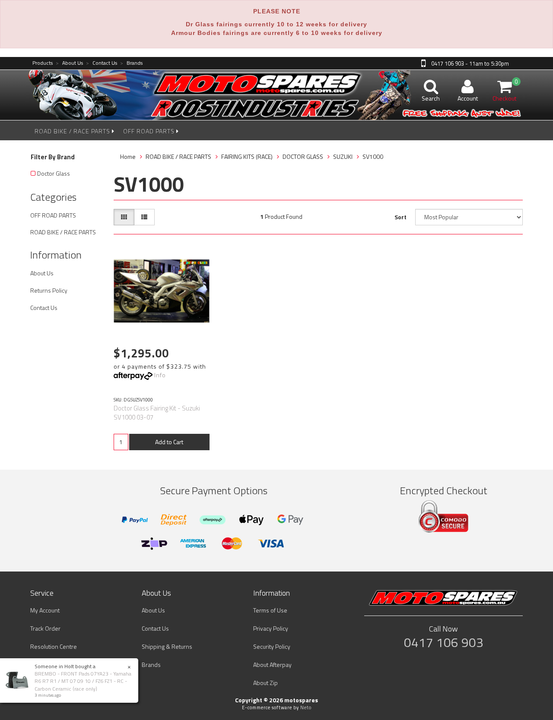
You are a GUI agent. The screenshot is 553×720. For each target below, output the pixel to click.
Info (160, 374)
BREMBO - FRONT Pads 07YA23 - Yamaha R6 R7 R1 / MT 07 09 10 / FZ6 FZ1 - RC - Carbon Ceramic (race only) (83, 680)
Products (42, 63)
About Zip (265, 682)
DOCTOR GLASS (303, 156)
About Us (69, 63)
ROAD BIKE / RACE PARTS (73, 131)
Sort (400, 216)
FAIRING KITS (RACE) (247, 156)
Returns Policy (48, 290)
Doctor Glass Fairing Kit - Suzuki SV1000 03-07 (157, 412)
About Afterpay (272, 664)
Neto (305, 707)
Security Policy (271, 646)
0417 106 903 (443, 642)
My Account (45, 610)
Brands (131, 63)
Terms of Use (270, 610)
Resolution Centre (53, 646)
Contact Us (101, 63)
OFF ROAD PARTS (149, 131)
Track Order (45, 628)
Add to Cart (169, 441)
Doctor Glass (53, 173)
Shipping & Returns (167, 646)
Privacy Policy (270, 628)
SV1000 (372, 156)
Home (128, 156)
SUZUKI (343, 156)
